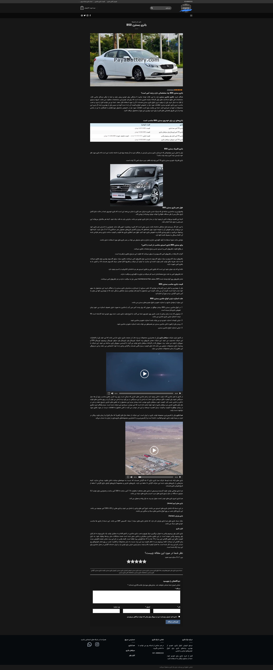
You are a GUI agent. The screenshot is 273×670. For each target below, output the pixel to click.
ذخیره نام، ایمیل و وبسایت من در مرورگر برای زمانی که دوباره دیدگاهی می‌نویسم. (152, 617)
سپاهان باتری (130, 650)
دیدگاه (177, 588)
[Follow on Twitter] (85, 16)
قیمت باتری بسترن (100, 570)
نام (178, 607)
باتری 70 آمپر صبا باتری (176, 128)
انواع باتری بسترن (154, 570)
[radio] (144, 561)
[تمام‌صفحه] (109, 393)
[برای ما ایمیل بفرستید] (82, 16)
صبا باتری (132, 645)
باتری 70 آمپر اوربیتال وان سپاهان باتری (171, 132)
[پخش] (180, 393)
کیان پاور (132, 655)
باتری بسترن (145, 570)
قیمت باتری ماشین (100, 2)
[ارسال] (152, 8)
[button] (144, 374)
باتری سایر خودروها (136, 22)
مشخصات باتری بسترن (140, 573)
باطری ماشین (169, 97)
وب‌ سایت (117, 607)
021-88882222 (158, 653)
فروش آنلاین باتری (112, 2)
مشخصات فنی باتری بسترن (126, 573)
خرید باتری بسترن (137, 570)
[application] (144, 373)
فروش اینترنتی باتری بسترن (124, 570)
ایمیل (147, 607)
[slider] (146, 393)
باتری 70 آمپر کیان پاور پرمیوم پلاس (172, 136)
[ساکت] (112, 393)
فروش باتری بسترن (111, 570)
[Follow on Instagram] (87, 16)
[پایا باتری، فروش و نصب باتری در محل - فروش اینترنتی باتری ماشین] (183, 8)
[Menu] (191, 15)
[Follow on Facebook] (90, 16)
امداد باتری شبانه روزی (86, 2)
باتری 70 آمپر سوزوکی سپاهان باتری (172, 140)
